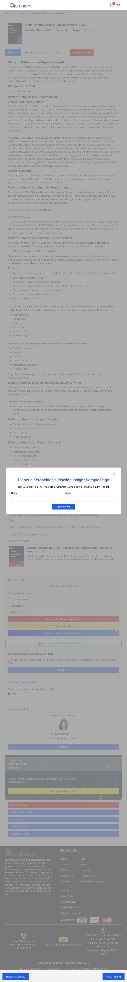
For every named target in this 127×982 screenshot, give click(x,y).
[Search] (119, 5)
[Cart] (111, 5)
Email (68, 493)
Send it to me (63, 506)
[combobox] (119, 5)
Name (14, 493)
